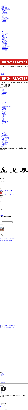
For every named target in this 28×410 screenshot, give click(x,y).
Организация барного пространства (5, 18)
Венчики (3, 99)
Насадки (3, 14)
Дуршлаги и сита (3, 3)
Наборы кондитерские (4, 98)
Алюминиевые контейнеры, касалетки (5, 138)
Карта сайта (2, 393)
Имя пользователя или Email (3, 403)
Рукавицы (3, 15)
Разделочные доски (4, 5)
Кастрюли (3, 1)
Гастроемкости (2, 6)
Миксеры (3, 36)
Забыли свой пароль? (2, 406)
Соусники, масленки (4, 108)
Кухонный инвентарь (4, 147)
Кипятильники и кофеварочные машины (6, 128)
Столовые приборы (4, 107)
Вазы (2, 110)
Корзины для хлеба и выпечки (5, 102)
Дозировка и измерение (4, 4)
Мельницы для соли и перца (4, 25)
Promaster (5, 181)
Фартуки (3, 57)
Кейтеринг (2, 127)
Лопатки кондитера (4, 10)
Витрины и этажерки (4, 40)
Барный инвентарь (3, 103)
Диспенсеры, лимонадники (4, 44)
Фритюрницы (3, 39)
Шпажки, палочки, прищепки (5, 48)
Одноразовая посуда (3, 136)
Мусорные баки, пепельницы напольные (6, 133)
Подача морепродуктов (4, 27)
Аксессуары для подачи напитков (5, 17)
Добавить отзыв (1, 176)
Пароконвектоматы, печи (4, 37)
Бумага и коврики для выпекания (5, 13)
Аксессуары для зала (4, 105)
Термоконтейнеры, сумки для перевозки (6, 132)
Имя (0, 223)
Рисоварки (3, 32)
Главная (0, 147)
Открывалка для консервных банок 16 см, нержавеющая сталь (7, 238)
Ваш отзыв (1, 222)
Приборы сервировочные (4, 43)
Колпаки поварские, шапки (4, 56)
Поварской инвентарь (8, 147)
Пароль (1, 404)
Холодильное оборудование (4, 34)
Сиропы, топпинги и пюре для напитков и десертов (7, 106)
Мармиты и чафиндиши (4, 41)
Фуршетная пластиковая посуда (5, 135)
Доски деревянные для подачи (5, 111)
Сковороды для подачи (4, 28)
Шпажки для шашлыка (4, 55)
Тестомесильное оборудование (5, 33)
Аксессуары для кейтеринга (4, 129)
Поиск (5, 87)
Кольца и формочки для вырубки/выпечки (6, 9)
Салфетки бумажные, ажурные (5, 54)
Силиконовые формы (4, 97)
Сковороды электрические (4, 125)
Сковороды (3, 2)
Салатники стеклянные (4, 22)
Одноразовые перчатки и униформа (5, 137)
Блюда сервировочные (4, 47)
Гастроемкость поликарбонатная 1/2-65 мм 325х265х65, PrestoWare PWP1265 (7, 190)
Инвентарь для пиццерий (4, 12)
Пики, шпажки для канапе (4, 49)
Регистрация (3, 73)
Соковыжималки (3, 38)
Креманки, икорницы (4, 20)
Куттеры (3, 35)
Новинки (2, 58)
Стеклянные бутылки (4, 21)
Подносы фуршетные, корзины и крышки (6, 46)
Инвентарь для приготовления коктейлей (6, 104)
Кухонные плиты (3, 30)
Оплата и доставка (3, 377)
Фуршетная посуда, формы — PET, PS (5, 50)
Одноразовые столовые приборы (5, 52)
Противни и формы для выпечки (5, 100)
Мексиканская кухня (4, 109)
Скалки (3, 11)
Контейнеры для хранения (4, 7)
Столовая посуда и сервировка (4, 19)
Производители (2, 374)
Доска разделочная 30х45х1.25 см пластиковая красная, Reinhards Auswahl (7, 194)
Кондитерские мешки (4, 101)
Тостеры (3, 126)
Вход (4, 405)
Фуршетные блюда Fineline (4, 53)
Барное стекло (3, 16)
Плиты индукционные (4, 134)
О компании (2, 373)
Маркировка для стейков (4, 139)
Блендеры (3, 29)
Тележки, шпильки (4, 42)
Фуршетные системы (4, 45)
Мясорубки (3, 31)
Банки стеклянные (4, 26)
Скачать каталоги (2, 375)
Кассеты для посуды (4, 130)
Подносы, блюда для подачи (4, 112)
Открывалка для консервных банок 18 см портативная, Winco (7, 325)
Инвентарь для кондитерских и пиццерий (5, 8)
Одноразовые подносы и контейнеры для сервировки (7, 131)
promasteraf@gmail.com (3, 382)
